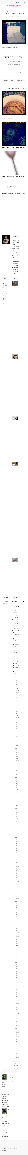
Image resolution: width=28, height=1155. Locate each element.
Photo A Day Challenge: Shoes (16, 770)
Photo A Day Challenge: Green (16, 736)
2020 (15, 612)
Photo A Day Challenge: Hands (16, 1021)
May (16, 663)
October (17, 644)
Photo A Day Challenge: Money (16, 700)
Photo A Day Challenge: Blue (16, 905)
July (16, 658)
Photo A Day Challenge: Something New (16, 864)
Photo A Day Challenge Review (13, 176)
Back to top (21, 1153)
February (17, 671)
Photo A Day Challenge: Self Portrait (16, 943)
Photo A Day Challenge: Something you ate (16, 713)
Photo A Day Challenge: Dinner (16, 985)
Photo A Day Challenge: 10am (16, 996)
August (16, 654)
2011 (15, 1065)
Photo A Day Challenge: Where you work (16, 783)
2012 (15, 630)
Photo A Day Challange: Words (16, 1032)
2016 (15, 621)
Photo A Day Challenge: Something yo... (10, 118)
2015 (15, 623)
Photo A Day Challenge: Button (16, 975)
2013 (15, 628)
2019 (15, 615)
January (16, 1061)
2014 (15, 626)
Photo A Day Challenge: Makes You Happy (16, 930)
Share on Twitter (15, 64)
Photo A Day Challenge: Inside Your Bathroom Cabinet (16, 756)
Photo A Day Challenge (16, 72)
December (16, 634)
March (16, 667)
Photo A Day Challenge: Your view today (16, 1045)
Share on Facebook (14, 61)
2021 (15, 610)
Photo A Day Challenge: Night (13, 147)
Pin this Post (14, 68)
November (16, 640)
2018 (15, 617)
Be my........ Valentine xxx (16, 896)
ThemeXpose (15, 1148)
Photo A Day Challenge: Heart (16, 887)
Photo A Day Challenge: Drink (16, 841)
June (16, 661)
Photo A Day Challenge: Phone (16, 877)
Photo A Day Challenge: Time (16, 852)
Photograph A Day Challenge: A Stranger (16, 1009)
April (16, 665)
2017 (15, 619)
